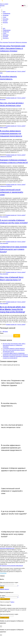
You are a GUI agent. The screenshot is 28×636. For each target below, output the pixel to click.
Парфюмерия (6, 13)
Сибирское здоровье (21, 42)
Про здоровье (4, 42)
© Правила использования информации (11, 565)
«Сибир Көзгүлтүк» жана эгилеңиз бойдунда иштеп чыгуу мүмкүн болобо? (13, 249)
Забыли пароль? (4, 589)
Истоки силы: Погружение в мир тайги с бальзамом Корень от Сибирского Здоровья (12, 48)
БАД (4, 12)
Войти (12, 602)
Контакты (5, 22)
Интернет (3, 99)
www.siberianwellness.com (7, 548)
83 (3, 331)
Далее (6, 331)
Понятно (2, 576)
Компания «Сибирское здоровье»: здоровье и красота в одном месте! (15, 357)
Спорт (4, 17)
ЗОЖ (1, 73)
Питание (5, 21)
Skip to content (4, 4)
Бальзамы (5, 19)
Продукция (11, 42)
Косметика (5, 15)
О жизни (5, 127)
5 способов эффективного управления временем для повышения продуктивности (11, 133)
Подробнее (3, 573)
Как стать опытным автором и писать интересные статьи (14, 350)
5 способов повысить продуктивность (14, 348)
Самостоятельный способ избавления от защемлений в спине (11, 192)
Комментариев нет (11, 71)
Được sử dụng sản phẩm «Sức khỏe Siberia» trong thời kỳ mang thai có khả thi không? (12, 309)
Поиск (1, 333)
